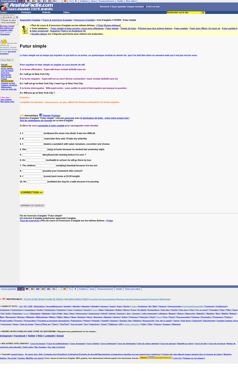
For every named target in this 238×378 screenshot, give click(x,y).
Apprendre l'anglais (30, 20)
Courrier (87, 310)
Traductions (94, 324)
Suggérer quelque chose (227, 321)
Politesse (195, 317)
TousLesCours (105, 289)
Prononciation (30, 321)
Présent (86, 321)
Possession (218, 317)
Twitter (32, 335)
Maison (181, 314)
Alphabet (95, 306)
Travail (104, 324)
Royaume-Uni (148, 321)
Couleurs (78, 310)
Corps (70, 310)
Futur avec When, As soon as (205, 28)
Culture (83, 289)
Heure (72, 314)
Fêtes (228, 310)
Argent (112, 306)
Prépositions (76, 321)
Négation (108, 317)
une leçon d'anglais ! (8, 52)
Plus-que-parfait (183, 317)
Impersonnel (94, 314)
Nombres (81, 317)
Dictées (119, 310)
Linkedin (50, 335)
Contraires (61, 310)
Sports (176, 321)
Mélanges (30, 317)
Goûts (8, 314)
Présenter (96, 321)
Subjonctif (196, 321)
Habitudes (46, 314)
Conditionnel (221, 306)
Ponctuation (206, 317)
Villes (150, 324)
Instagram (6, 335)
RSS (40, 335)
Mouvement (11, 317)
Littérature (162, 314)
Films (192, 310)
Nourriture (98, 317)
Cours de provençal (217, 344)
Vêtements (176, 324)
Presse (4, 79)
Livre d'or (5, 73)
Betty (155, 306)
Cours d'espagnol (77, 344)
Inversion (121, 314)
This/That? (64, 324)
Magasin (172, 314)
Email (60, 335)
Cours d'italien (93, 344)
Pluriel (172, 317)
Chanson (162, 306)
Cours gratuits (8, 289)
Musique (21, 317)
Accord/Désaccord (54, 306)
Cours (3, 12)
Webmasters (6, 87)
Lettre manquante (149, 314)
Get (2, 314)
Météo (59, 317)
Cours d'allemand (108, 344)
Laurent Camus (17, 354)
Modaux (232, 314)
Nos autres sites (7, 102)
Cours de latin (201, 344)
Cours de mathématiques (57, 344)
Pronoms (18, 321)
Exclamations (153, 310)
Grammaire (17, 314)
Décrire (126, 310)
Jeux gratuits (6, 100)
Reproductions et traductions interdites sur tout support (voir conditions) (129, 354)
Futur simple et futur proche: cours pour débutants (77, 28)
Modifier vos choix (34, 358)
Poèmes (228, 317)
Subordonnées (209, 321)
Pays (165, 317)
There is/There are (42, 324)
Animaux (104, 306)
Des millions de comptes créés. (7, 28)
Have (66, 314)
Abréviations (39, 306)
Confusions (5, 310)
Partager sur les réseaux (193, 358)
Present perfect (6, 321)
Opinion (116, 317)
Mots (2, 317)
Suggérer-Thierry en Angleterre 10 (68, 31)
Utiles (66, 12)
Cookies (21, 358)
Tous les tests (76, 324)
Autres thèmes (112, 25)
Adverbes (86, 306)
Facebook (19, 335)
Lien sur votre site (9, 89)
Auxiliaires (142, 306)
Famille (174, 310)
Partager (55, 115)
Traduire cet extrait (9, 85)
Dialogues (109, 310)
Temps (15, 324)
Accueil (4, 64)
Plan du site (6, 77)
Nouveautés (6, 75)
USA (121, 324)
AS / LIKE (28, 306)
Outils (119, 289)
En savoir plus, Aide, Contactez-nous (41, 354)
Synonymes (6, 324)
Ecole (133, 310)
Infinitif (104, 314)
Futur (100, 25)
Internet (112, 314)
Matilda (225, 314)
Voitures (157, 324)
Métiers (52, 317)
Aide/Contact (6, 66)
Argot (119, 306)
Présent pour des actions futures (155, 28)
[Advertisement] (129, 253)
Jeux (92, 289)
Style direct (186, 321)
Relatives (137, 321)
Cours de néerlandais (126, 344)
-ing (20, 306)
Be (150, 306)
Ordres (125, 317)
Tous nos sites (132, 289)
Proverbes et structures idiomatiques (53, 321)
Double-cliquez (39, 34)
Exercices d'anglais (84, 20)
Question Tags (126, 321)
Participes (133, 317)
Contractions (49, 310)
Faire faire (165, 310)
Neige (73, 317)
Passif (152, 317)
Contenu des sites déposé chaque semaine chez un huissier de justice (192, 354)
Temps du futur (128, 28)
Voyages (166, 324)
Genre (235, 310)
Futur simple (112, 28)
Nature (67, 317)
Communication (175, 306)
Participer (26, 12)
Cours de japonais (168, 344)
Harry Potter (57, 314)
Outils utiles (28, 347)
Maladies (210, 314)
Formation (214, 310)
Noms (89, 317)
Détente (46, 12)
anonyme (69, 118)
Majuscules (190, 314)
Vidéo (143, 324)
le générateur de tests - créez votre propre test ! (104, 118)
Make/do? (201, 314)
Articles (126, 306)
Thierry (55, 324)
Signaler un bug (8, 83)
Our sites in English (56, 347)
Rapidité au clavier (185, 344)
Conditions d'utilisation (68, 354)
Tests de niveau (26, 324)
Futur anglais (181, 28)
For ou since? (202, 310)
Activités (67, 306)
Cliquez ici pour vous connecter (8, 21)
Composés (209, 306)
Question (114, 321)
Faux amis (183, 310)
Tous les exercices (29, 220)
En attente (142, 310)
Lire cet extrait (7, 71)
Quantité (105, 321)
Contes (40, 310)
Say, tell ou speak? (164, 321)
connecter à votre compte (51, 125)
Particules (143, 317)
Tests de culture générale (148, 344)
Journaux (136, 314)
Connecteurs (30, 310)
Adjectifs (76, 306)
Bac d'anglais (40, 347)
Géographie (35, 314)
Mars (218, 314)
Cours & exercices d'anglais (57, 20)
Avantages (5, 34)
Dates (101, 310)
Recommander (7, 81)
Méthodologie (42, 317)
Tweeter (47, 115)
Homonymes (81, 314)
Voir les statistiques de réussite (36, 120)
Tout (86, 324)
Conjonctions (17, 310)
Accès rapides (7, 69)
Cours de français (37, 344)
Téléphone (112, 324)
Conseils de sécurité (88, 354)
